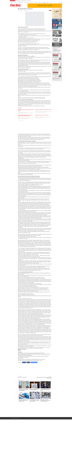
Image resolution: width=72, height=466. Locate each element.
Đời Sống (40, 2)
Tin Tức (15, 2)
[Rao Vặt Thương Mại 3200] (57, 62)
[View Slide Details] (45, 8)
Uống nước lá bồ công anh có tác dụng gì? (41, 119)
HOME (12, 2)
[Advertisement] (35, 132)
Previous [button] (59, 10)
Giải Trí (47, 2)
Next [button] (60, 10)
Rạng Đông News (18, 0)
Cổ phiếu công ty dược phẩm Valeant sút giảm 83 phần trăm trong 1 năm (43, 382)
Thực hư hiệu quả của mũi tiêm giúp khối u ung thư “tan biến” (26, 114)
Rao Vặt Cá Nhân (26, 2)
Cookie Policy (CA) (29, 0)
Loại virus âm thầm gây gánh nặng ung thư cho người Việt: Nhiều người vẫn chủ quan (25, 120)
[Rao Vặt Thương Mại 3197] (57, 71)
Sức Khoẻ (44, 2)
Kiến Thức (36, 2)
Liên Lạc (51, 2)
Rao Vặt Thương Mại (20, 2)
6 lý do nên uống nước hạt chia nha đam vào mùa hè (43, 114)
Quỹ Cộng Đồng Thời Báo (23, 0)
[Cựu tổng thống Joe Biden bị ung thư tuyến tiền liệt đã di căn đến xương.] (45, 389)
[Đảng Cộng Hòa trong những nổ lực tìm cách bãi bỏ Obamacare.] (35, 389)
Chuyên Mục (31, 2)
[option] (57, 72)
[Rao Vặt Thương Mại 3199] (57, 79)
